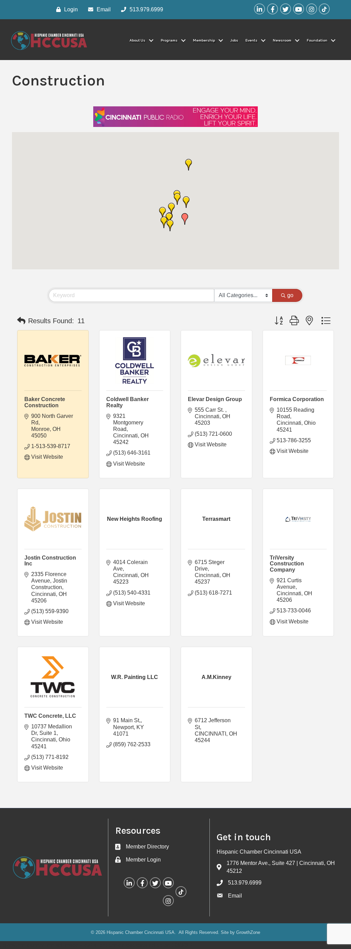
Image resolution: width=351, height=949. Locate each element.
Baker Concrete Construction (44, 402)
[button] (186, 202)
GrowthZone (248, 932)
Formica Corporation (297, 399)
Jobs (234, 40)
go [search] (290, 295)
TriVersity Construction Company (287, 564)
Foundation (317, 40)
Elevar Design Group (215, 399)
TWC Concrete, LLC (50, 716)
